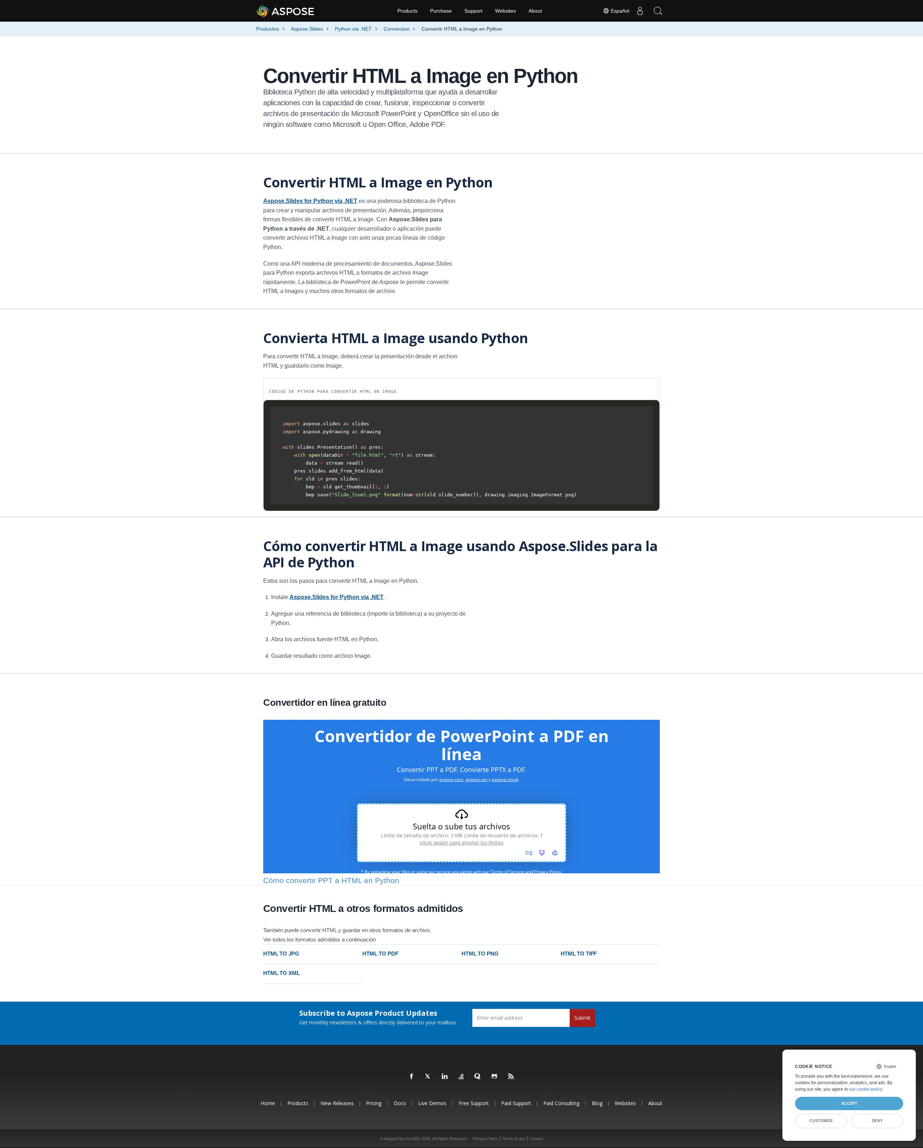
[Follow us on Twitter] (428, 1076)
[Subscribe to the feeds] (511, 1076)
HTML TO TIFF (579, 953)
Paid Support (516, 1103)
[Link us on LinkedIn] (445, 1076)
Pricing (373, 1103)
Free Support (474, 1103)
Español (619, 11)
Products (407, 11)
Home (268, 1103)
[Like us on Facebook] (411, 1076)
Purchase (441, 11)
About (535, 11)
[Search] (658, 11)
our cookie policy (865, 1089)
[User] (640, 11)
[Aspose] (285, 11)
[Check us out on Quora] (478, 1076)
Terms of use (513, 1138)
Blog (597, 1103)
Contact (536, 1138)
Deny (877, 1120)
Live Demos (432, 1103)
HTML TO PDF (380, 953)
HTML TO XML (281, 973)
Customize (821, 1120)
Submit (582, 1017)
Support (473, 11)
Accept (849, 1103)
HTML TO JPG (281, 953)
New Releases (337, 1103)
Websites (505, 11)
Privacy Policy (485, 1138)
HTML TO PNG (480, 953)
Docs (400, 1103)
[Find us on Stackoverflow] (461, 1076)
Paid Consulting (561, 1103)
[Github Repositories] (494, 1076)
